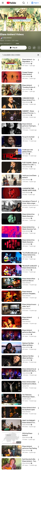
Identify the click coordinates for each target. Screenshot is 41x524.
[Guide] (3, 3)
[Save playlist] (29, 48)
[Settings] (27, 3)
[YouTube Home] (11, 3)
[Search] (23, 3)
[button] (20, 19)
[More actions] (39, 48)
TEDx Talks (25, 154)
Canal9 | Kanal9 (26, 399)
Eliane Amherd (7, 38)
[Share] (34, 48)
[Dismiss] (38, 55)
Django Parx (25, 386)
